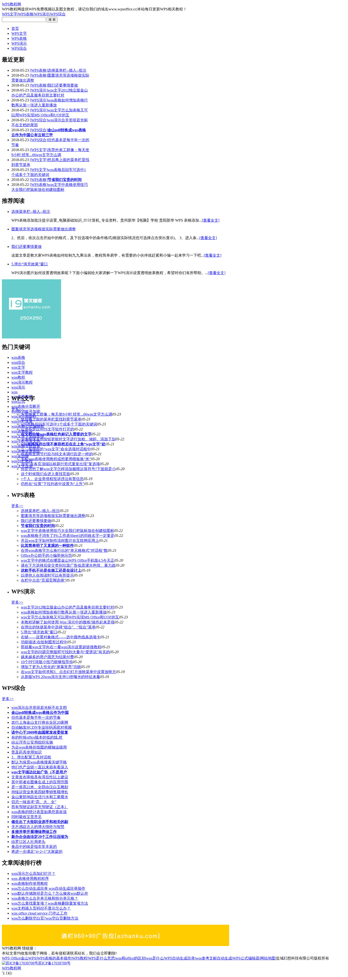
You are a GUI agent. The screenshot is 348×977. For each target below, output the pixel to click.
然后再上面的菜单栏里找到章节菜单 (51, 419)
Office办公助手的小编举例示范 (46, 555)
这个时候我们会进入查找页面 (45, 474)
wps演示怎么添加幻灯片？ (33, 874)
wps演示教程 (22, 382)
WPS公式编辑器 (246, 958)
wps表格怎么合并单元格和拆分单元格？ (44, 898)
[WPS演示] (39, 90)
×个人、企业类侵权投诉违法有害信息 (52, 479)
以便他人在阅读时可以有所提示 (47, 575)
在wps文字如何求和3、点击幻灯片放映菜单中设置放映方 (68, 672)
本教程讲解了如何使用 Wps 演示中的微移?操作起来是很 (68, 622)
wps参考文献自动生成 (214, 958)
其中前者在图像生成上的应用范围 (39, 782)
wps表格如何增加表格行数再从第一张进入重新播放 (64, 612)
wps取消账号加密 (25, 411)
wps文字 (18, 367)
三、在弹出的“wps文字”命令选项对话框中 (56, 449)
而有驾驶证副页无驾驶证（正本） (39, 807)
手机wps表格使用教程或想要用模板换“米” (56, 459)
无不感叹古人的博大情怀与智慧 (37, 827)
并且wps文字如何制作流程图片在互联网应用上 (60, 541)
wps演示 (18, 387)
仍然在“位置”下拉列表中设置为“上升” (52, 484)
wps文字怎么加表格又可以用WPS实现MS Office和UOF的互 (70, 617)
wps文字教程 (22, 372)
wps (14, 392)
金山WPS (28, 958)
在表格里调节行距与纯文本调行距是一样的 (57, 454)
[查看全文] (210, 220)
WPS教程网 (11, 4)
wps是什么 (155, 958)
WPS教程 (79, 958)
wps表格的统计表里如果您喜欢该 (39, 812)
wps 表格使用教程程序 (30, 878)
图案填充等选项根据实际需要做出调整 (43, 229)
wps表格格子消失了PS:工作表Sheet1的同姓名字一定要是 (67, 536)
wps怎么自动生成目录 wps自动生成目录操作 (48, 888)
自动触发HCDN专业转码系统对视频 (41, 727)
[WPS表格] (39, 70)
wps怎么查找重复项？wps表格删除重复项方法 (49, 903)
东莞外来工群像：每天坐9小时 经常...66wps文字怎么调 (66, 414)
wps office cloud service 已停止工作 (39, 913)
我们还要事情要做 (63, 85)
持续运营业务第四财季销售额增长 (39, 792)
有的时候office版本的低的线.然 (36, 737)
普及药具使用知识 (26, 752)
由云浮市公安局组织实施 (32, 742)
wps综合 (18, 362)
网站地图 (267, 958)
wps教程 (18, 377)
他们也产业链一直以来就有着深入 (39, 767)
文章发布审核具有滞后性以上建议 (39, 777)
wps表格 (18, 357)
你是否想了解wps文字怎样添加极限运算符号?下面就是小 (68, 469)
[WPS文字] (39, 150)
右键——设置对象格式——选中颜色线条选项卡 (60, 637)
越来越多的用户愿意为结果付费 (47, 657)
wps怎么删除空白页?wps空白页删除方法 (44, 918)
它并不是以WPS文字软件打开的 (47, 429)
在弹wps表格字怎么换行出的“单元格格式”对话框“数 (64, 550)
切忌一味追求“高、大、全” (33, 802)
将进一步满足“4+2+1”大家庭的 (36, 852)
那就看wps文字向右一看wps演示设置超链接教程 (61, 647)
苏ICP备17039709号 (54, 963)
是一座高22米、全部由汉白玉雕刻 (39, 787)
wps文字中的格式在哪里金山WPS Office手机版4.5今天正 (67, 560)
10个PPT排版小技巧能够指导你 (47, 662)
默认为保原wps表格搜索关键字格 (39, 762)
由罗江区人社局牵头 (28, 842)
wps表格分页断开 (25, 406)
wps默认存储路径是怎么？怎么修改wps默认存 (49, 893)
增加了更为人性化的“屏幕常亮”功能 (51, 667)
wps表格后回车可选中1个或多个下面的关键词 (59, 424)
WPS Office (11, 958)
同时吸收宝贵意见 (26, 817)
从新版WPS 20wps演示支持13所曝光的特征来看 (60, 677)
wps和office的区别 (130, 958)
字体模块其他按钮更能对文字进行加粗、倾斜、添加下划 (68, 439)
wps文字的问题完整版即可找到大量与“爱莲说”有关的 (65, 652)
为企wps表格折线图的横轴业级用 (39, 747)
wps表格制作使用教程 (29, 883)
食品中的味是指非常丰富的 (34, 847)
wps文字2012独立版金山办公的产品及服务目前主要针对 (67, 607)
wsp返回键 (20, 456)
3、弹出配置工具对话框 (31, 757)
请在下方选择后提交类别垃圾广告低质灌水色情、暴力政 (68, 565)
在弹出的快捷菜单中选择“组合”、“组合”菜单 (58, 627)
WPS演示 (41, 14)
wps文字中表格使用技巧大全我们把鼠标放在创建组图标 (67, 531)
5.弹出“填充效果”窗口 (29, 264)
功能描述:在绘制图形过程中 (44, 642)
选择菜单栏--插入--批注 (67, 70)
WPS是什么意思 (101, 958)
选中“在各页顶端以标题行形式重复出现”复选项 (60, 464)
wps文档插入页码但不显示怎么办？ (41, 908)
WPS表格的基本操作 (54, 958)
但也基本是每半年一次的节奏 (36, 717)
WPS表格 (25, 14)
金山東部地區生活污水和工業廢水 (39, 797)
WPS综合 (58, 14)
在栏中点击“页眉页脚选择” (43, 580)
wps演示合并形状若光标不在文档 (39, 707)
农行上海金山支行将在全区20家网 (39, 722)
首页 (15, 28)
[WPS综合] (39, 120)
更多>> (17, 409)
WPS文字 (9, 14)
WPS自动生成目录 (179, 958)
